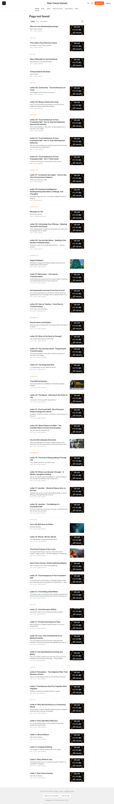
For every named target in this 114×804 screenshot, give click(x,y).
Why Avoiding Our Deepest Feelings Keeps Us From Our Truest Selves (47, 625)
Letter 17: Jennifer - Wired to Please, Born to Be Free (48, 489)
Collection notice (69, 791)
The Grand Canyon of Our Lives (43, 549)
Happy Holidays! (36, 260)
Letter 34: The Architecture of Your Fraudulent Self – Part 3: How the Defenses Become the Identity (47, 122)
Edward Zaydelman (40, 216)
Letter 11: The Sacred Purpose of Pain (45, 622)
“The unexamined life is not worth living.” (42, 462)
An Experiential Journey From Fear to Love (47, 290)
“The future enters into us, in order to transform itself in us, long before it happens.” (48, 763)
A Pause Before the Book (40, 72)
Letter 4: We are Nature (39, 735)
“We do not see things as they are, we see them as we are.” (48, 677)
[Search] (88, 3)
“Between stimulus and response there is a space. (45, 691)
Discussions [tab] (43, 21)
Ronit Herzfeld (38, 31)
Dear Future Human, (36, 29)
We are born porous (36, 214)
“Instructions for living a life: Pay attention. (43, 400)
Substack (48, 800)
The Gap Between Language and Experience (43, 539)
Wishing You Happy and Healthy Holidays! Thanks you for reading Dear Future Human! (47, 264)
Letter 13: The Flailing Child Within (44, 592)
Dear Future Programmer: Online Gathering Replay (48, 563)
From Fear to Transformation (39, 309)
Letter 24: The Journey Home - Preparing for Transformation (48, 350)
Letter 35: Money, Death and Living (44, 102)
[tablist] (39, 21)
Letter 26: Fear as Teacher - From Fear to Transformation (46, 305)
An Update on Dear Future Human (40, 45)
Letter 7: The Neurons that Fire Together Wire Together (48, 687)
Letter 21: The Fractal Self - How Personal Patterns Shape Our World (47, 410)
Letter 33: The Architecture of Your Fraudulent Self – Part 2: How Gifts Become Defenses (47, 140)
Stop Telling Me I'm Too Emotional (43, 59)
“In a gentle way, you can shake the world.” (43, 367)
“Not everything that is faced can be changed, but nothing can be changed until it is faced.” (49, 230)
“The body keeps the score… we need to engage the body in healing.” (48, 197)
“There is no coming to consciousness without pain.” (46, 161)
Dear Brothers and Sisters (40, 322)
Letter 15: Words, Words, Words (43, 537)
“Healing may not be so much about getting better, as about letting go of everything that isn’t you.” (48, 494)
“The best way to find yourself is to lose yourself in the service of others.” (49, 326)
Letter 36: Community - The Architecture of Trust (47, 89)
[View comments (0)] (43, 79)
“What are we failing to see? (38, 180)
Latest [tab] (33, 21)
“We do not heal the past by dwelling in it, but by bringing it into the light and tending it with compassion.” (48, 477)
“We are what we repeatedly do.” (40, 430)
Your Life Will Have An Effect (41, 524)
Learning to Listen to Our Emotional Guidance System (46, 612)
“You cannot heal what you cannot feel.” (42, 339)
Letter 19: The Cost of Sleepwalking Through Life (48, 459)
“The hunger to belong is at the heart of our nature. (45, 749)
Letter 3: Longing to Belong (41, 747)
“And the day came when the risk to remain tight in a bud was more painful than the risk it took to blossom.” (49, 280)
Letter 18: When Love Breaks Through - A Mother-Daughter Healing (47, 473)
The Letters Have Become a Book (43, 43)
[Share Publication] (92, 3)
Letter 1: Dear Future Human (41, 773)
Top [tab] (37, 21)
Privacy (56, 791)
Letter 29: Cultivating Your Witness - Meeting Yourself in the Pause (48, 225)
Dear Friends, (34, 74)
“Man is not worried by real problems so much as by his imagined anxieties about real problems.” (47, 105)
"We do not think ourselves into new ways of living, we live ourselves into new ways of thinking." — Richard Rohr (48, 657)
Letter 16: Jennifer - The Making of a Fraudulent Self (44, 505)
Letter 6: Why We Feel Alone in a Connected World (48, 706)
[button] (37, 9)
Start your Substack (52, 796)
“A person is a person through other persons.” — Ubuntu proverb (47, 246)
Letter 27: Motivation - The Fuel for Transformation (44, 275)
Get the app (65, 796)
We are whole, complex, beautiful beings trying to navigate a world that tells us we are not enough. (48, 710)
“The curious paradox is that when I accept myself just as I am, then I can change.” (47, 127)
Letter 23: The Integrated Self (42, 365)
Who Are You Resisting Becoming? (44, 26)
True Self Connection (38, 381)
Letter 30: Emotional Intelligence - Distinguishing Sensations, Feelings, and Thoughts (46, 191)
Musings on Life (36, 212)
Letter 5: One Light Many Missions (44, 721)
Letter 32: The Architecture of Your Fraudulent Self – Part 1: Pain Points (44, 158)
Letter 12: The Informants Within (43, 609)
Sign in (108, 3)
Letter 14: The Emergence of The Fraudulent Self (48, 577)
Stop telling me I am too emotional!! (41, 62)
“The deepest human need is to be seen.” (42, 92)
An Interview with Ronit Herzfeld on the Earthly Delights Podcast (47, 384)
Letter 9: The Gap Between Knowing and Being (46, 653)
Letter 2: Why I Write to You (41, 759)
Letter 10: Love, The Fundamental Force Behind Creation (46, 637)
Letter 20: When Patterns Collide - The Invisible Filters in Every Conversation (45, 427)
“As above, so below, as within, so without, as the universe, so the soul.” (49, 415)
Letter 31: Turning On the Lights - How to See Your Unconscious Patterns (48, 176)
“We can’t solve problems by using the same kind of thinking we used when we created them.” (48, 146)
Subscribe (99, 3)
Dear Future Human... (36, 737)
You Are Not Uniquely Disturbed (43, 440)
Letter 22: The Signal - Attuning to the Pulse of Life (49, 396)
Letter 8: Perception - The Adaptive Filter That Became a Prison (48, 673)
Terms (61, 791)
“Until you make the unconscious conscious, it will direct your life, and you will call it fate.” (49, 510)
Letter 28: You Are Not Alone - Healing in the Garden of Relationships (48, 241)
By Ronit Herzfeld (35, 527)
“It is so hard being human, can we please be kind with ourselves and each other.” (46, 724)
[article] (57, 30)
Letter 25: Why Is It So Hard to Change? (46, 336)
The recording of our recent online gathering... (44, 565)
